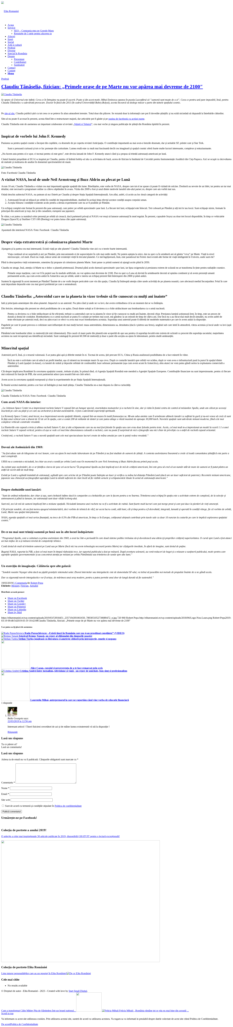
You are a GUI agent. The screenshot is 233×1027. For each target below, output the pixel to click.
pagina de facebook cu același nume (126, 118)
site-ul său (9, 113)
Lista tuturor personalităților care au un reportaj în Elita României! (34, 973)
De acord (5, 1024)
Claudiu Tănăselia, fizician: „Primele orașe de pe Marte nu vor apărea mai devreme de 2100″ (102, 86)
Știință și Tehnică (82, 124)
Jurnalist (34, 585)
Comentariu (8, 782)
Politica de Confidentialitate (24, 1024)
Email (5, 794)
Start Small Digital (78, 991)
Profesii (5, 78)
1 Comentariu (20, 583)
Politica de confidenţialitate (68, 806)
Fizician (25, 585)
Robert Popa (37, 583)
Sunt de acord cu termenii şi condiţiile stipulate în (43, 806)
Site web (5, 799)
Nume (5, 788)
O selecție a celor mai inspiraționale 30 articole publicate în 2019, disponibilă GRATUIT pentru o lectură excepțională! (60, 836)
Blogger (15, 585)
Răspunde (13, 732)
